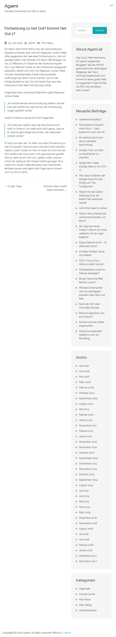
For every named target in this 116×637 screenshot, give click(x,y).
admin (31, 43)
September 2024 (88, 398)
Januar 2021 (85, 436)
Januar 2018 (85, 550)
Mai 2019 (84, 501)
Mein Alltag (85, 605)
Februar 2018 (86, 545)
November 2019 (88, 469)
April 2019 (84, 507)
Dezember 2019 (88, 463)
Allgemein (84, 588)
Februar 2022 (86, 414)
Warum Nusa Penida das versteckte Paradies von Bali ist (92, 217)
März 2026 (85, 382)
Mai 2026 (84, 376)
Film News (47, 43)
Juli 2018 (84, 534)
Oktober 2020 (87, 452)
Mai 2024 (84, 409)
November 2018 (88, 523)
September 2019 (88, 479)
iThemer (66, 632)
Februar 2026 (86, 387)
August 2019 (86, 485)
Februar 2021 (86, 431)
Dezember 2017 (88, 555)
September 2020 (88, 458)
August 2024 (86, 403)
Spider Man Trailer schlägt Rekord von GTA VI (92, 166)
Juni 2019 (84, 496)
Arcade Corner (87, 594)
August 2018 (86, 528)
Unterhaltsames (88, 610)
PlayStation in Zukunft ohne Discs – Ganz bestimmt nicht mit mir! (92, 128)
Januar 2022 (85, 420)
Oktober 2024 (87, 393)
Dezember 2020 (88, 441)
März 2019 (85, 512)
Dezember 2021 (88, 425)
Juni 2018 (84, 539)
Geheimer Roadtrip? (90, 119)
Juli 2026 (84, 365)
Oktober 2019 (86, 474)
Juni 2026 (84, 371)
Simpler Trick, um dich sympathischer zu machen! (91, 154)
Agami (11, 6)
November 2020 (88, 447)
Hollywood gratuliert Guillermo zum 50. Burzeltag (90, 335)
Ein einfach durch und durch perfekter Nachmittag (91, 141)
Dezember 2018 (88, 517)
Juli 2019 (84, 490)
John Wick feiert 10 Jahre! (93, 208)
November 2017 (88, 561)
